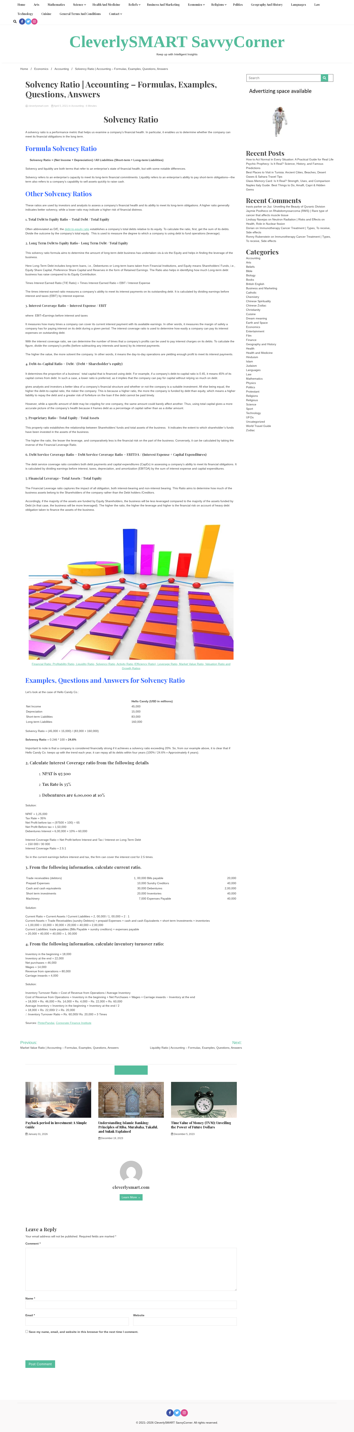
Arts (36, 5)
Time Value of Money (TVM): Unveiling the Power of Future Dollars (201, 1125)
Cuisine (46, 14)
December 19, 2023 (111, 1138)
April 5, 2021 (61, 105)
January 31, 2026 (38, 1134)
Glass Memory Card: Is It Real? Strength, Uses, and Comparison (288, 181)
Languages (298, 5)
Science (78, 5)
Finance (251, 340)
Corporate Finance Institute (73, 1023)
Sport (249, 408)
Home (21, 5)
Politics (238, 5)
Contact (114, 14)
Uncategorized (255, 421)
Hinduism (252, 357)
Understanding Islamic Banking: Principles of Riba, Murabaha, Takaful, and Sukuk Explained (128, 1127)
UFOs (250, 417)
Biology (250, 275)
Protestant (252, 391)
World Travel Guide (258, 426)
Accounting (77, 105)
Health (250, 348)
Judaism (251, 365)
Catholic (251, 292)
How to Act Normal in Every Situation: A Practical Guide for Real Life (290, 159)
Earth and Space (257, 322)
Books (250, 279)
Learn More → (131, 1197)
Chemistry (252, 296)
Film (249, 335)
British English (255, 284)
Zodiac (250, 430)
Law (317, 5)
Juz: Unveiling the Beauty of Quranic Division (296, 206)
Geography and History (267, 5)
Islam (249, 361)
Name (30, 1298)
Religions (217, 5)
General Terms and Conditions (80, 14)
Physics (251, 383)
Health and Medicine (106, 5)
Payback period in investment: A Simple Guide (56, 1125)
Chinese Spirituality (258, 301)
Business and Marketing (163, 5)
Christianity (253, 309)
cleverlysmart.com (38, 105)
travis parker (254, 206)
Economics (195, 5)
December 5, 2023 (184, 1134)
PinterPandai (46, 1023)
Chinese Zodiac (256, 305)
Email (30, 1315)
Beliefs (133, 5)
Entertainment (255, 331)
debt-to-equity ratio (77, 229)
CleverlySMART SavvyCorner (177, 42)
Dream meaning (256, 318)
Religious (252, 400)
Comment (33, 1243)
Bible (249, 271)
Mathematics (56, 5)
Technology (25, 14)
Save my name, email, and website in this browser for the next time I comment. (83, 1331)
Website (138, 1315)
